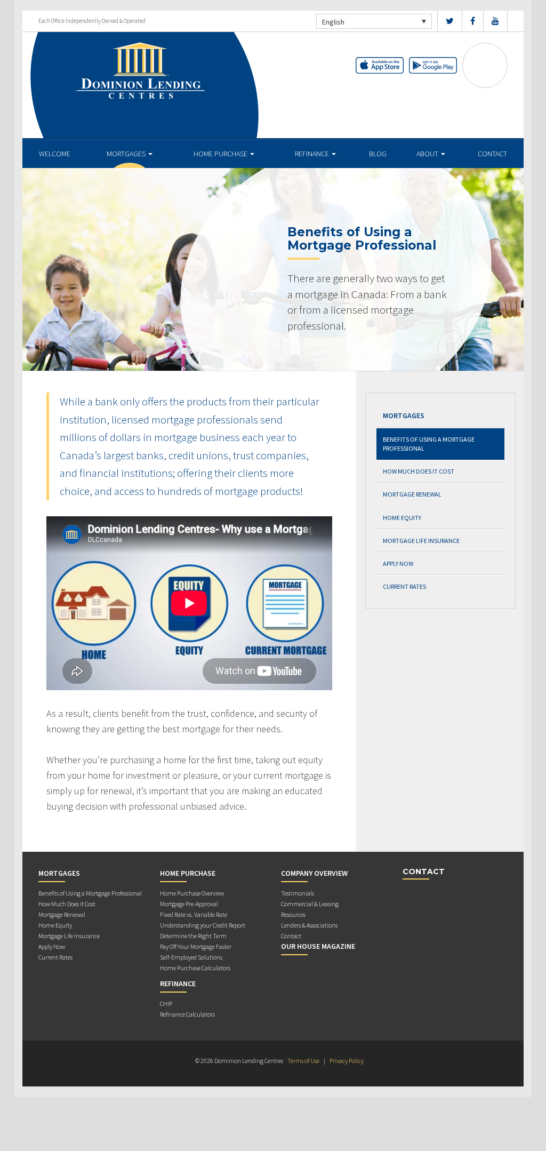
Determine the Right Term (193, 936)
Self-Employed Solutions (191, 957)
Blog (378, 153)
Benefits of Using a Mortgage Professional (429, 443)
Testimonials (297, 893)
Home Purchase (221, 153)
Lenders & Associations (309, 925)
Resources (293, 914)
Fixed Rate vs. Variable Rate (193, 914)
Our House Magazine (318, 946)
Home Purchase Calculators (195, 968)
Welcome (54, 153)
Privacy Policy (347, 1061)
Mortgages (127, 153)
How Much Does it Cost (418, 471)
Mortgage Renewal (412, 494)
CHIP (166, 1004)
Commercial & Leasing (310, 904)
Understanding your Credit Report (202, 925)
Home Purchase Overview (192, 893)
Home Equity (402, 518)
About (428, 153)
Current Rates (404, 586)
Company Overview (314, 873)
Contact (492, 153)
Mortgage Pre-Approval (189, 904)
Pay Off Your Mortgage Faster (195, 946)
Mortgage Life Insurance (421, 541)
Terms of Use (303, 1061)
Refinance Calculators (187, 1014)
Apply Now (398, 563)
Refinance (313, 153)
